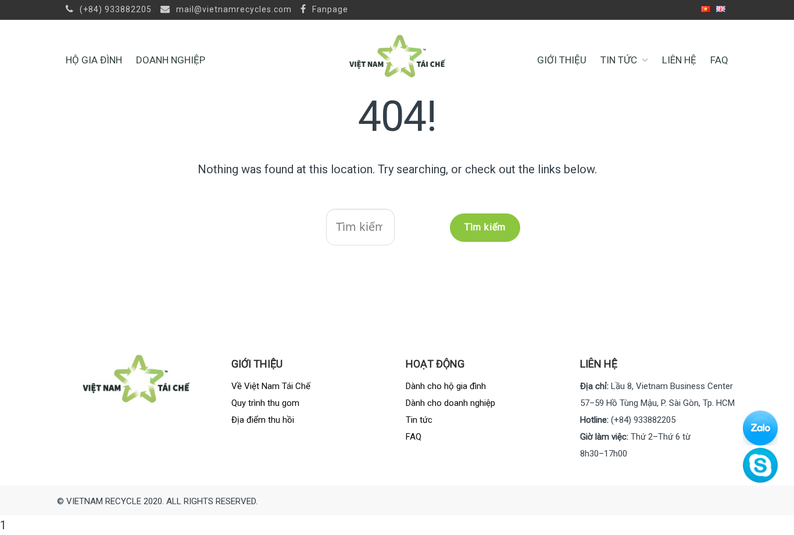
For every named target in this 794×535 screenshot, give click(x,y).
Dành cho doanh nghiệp (450, 403)
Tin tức (618, 60)
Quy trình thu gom (265, 403)
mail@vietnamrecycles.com (233, 9)
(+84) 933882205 (114, 9)
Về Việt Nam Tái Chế (270, 386)
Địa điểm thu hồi (262, 420)
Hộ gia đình (94, 60)
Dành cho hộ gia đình (446, 386)
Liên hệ (679, 60)
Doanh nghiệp (170, 60)
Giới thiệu (561, 60)
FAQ (719, 60)
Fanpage (329, 9)
